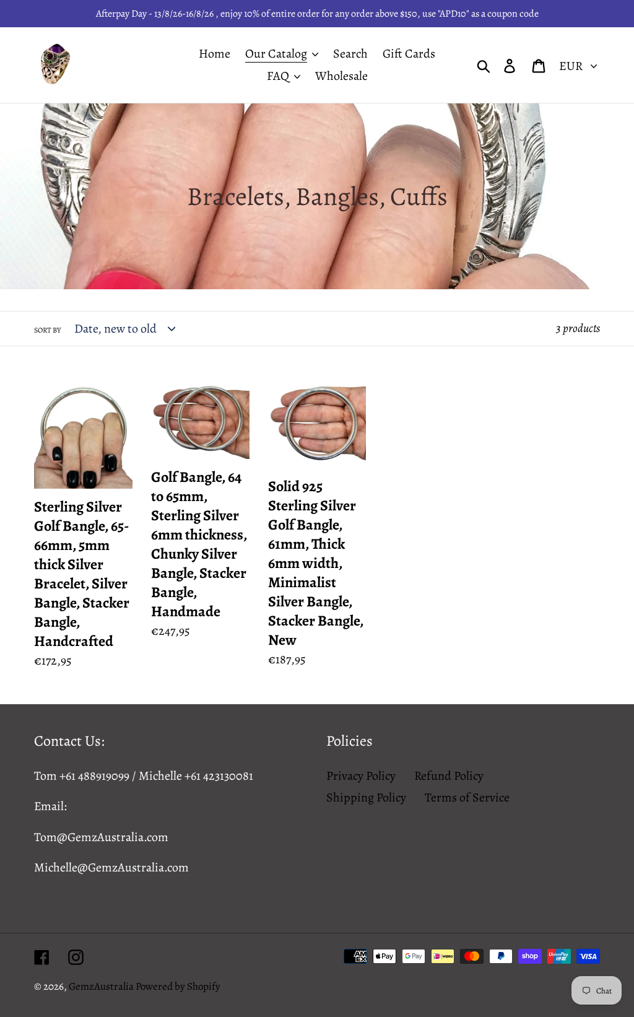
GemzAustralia (102, 986)
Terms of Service (467, 797)
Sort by (47, 330)
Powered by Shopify (178, 986)
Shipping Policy (366, 797)
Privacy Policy (361, 775)
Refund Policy (449, 775)
